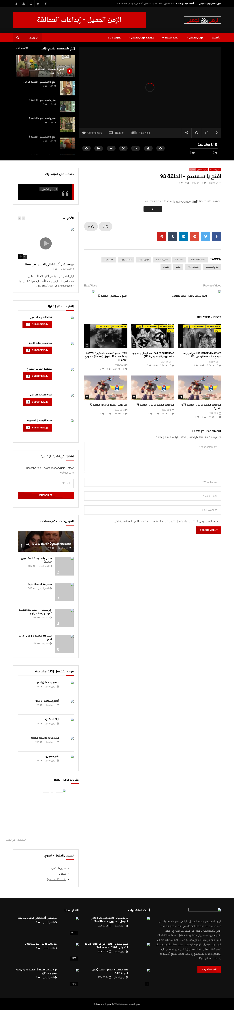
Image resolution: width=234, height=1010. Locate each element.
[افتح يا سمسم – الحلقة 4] (67, 143)
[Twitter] (38, 3)
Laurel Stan (213, 326)
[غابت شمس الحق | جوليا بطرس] (215, 295)
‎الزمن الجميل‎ (49, 189)
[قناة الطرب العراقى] (64, 403)
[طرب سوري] (68, 760)
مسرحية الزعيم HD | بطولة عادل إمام (48, 543)
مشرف (45, 617)
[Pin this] (161, 236)
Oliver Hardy (198, 326)
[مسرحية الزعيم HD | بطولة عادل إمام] (46, 541)
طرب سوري (52, 756)
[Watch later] (31, 3)
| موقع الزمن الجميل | (103, 1004)
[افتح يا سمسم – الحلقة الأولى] (67, 88)
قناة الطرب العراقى (41, 394)
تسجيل (62, 873)
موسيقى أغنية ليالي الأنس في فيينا (49, 264)
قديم (178, 267)
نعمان (166, 267)
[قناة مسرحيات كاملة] (64, 351)
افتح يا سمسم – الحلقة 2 (42, 100)
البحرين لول (144, 259)
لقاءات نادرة (114, 37)
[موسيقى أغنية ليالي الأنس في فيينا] (69, 926)
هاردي (217, 331)
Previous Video (212, 285)
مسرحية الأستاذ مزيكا (40, 583)
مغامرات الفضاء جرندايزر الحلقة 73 (155, 404)
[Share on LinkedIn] (183, 236)
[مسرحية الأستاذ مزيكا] (64, 592)
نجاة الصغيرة (52, 719)
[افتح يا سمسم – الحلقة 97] (89, 295)
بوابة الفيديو (171, 37)
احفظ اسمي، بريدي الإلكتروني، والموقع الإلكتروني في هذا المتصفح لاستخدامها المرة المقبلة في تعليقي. (165, 521)
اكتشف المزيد (210, 969)
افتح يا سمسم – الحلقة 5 (42, 154)
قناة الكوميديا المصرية (39, 420)
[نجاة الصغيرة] (68, 723)
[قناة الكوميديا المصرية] (64, 428)
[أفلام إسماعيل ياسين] (68, 705)
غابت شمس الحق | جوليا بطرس (189, 295)
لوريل (186, 326)
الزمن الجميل (196, 37)
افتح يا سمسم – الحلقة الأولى (39, 81)
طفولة (192, 170)
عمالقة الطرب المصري (39, 368)
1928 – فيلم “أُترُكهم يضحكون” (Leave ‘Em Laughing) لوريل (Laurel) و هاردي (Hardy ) (106, 356)
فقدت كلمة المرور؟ (56, 879)
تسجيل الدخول (58, 868)
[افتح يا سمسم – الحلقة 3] (67, 124)
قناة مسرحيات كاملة (40, 342)
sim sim (179, 259)
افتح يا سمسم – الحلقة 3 (42, 118)
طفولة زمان (193, 267)
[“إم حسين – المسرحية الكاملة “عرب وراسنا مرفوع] (64, 618)
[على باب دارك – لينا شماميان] (69, 952)
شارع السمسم (212, 267)
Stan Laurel (103, 326)
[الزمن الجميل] (202, 20)
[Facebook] (45, 3)
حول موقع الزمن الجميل (210, 3)
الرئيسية (216, 37)
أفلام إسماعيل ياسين (47, 700)
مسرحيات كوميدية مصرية (45, 737)
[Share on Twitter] (205, 236)
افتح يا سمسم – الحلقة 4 (42, 136)
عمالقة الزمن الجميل (142, 37)
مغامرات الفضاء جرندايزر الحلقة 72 (108, 404)
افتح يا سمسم (215, 170)
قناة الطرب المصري (41, 317)
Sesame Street (197, 259)
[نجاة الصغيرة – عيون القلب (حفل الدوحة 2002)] (141, 978)
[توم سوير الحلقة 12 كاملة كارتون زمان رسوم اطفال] (69, 978)
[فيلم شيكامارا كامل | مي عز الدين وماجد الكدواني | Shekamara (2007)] (141, 952)
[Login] (16, 3)
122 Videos (23, 48)
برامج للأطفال (202, 170)
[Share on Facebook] (216, 236)
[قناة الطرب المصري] (64, 325)
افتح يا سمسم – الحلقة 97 (112, 295)
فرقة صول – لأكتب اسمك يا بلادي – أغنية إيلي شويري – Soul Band (144, 3)
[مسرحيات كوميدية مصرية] (68, 742)
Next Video (90, 285)
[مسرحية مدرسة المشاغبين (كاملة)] (64, 566)
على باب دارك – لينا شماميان (41, 943)
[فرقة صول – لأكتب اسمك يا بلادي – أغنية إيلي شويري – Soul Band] (141, 926)
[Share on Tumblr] (172, 236)
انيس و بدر (108, 259)
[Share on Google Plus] (194, 236)
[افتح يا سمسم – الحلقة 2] (67, 106)
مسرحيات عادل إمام (48, 682)
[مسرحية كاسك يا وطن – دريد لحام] (64, 644)
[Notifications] (23, 3)
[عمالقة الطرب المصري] (64, 377)
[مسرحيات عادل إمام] (68, 686)
